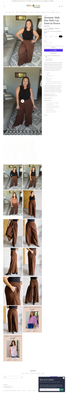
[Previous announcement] (3, 1)
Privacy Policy (58, 387)
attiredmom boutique (8, 390)
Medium (52, 36)
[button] (4, 6)
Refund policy (38, 373)
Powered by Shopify (13, 390)
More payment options (53, 52)
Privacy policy (24, 390)
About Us (42, 373)
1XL (60, 36)
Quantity (45, 41)
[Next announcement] (62, 1)
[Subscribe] (21, 377)
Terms (60, 387)
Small (46, 36)
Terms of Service (32, 373)
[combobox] (41, 389)
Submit (61, 389)
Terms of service (29, 390)
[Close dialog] (64, 378)
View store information (49, 59)
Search (23, 373)
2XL (46, 39)
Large (56, 36)
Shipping (45, 29)
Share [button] (46, 115)
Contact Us (27, 373)
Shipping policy (34, 390)
